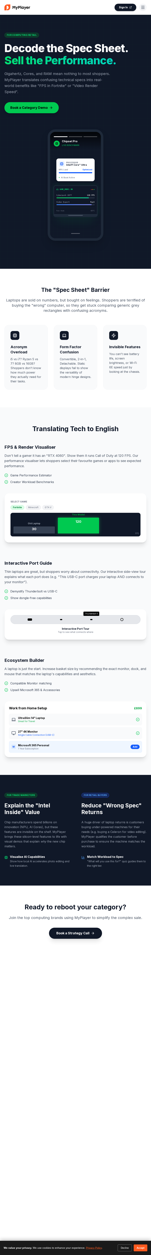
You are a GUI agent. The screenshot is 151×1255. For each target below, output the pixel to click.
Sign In (123, 7)
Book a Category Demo (29, 108)
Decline (125, 1248)
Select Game (18, 501)
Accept (140, 1248)
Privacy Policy (94, 1247)
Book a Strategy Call (72, 933)
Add (135, 746)
